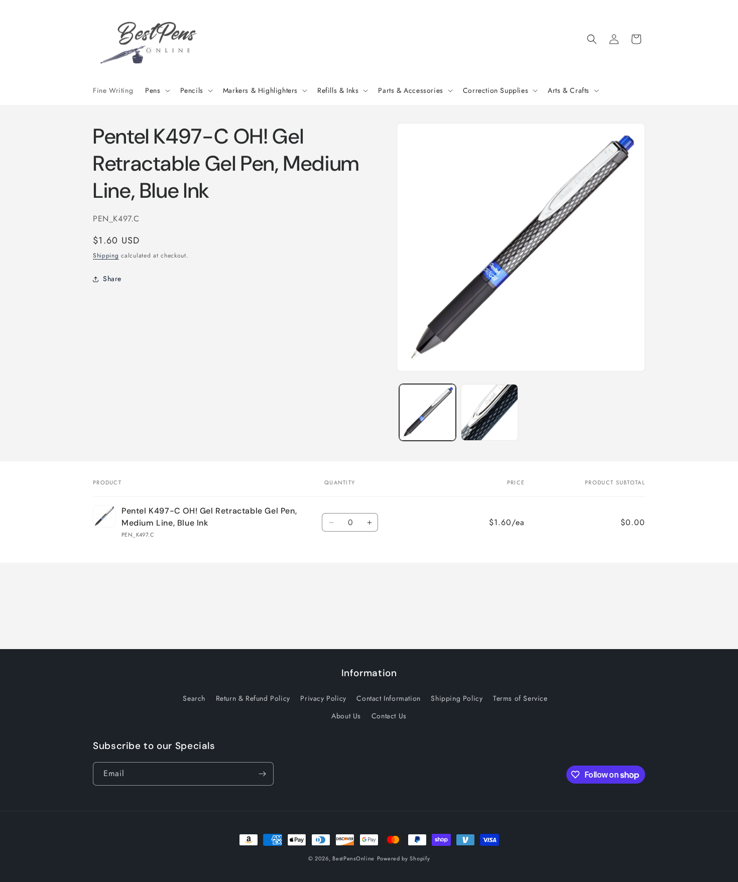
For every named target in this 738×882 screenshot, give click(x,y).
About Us (346, 716)
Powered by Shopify (403, 858)
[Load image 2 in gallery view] (489, 412)
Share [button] (112, 279)
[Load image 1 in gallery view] (427, 412)
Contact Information (388, 698)
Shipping (106, 255)
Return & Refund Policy (253, 698)
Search (194, 698)
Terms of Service (520, 698)
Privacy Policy (323, 698)
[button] (156, 90)
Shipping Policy (456, 698)
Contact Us (389, 716)
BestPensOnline (353, 858)
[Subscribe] (262, 774)
